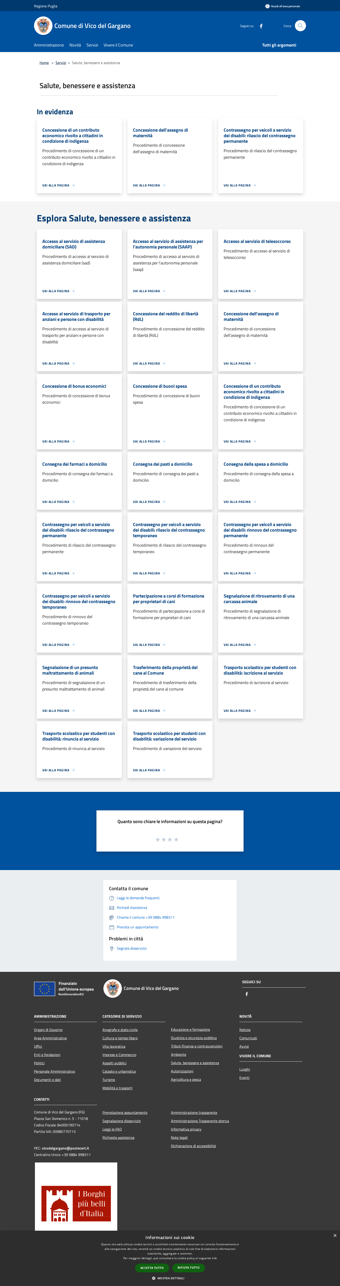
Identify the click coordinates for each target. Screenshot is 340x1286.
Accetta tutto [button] (152, 1268)
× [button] (335, 1235)
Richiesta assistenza (118, 1137)
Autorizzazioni (182, 1071)
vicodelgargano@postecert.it (65, 1148)
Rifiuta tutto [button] (189, 1268)
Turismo (108, 1079)
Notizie (244, 1029)
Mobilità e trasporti (117, 1088)
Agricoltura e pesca (186, 1079)
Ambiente (178, 1054)
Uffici (38, 1046)
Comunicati (248, 1038)
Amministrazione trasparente (194, 1112)
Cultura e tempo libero (120, 1038)
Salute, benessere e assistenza (195, 1063)
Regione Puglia (45, 6)
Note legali (179, 1137)
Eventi (244, 1077)
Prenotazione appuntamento (124, 1112)
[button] (169, 1278)
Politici (39, 1063)
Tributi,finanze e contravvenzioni (197, 1046)
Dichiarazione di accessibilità (193, 1146)
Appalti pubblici (114, 1063)
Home (44, 62)
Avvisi (244, 1046)
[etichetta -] (176, 839)
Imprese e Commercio (119, 1054)
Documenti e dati (47, 1079)
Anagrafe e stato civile (120, 1029)
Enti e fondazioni (47, 1054)
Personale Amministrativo (54, 1071)
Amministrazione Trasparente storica (200, 1121)
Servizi (61, 62)
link (214, 1258)
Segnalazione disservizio (121, 1121)
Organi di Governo (48, 1029)
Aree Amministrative (50, 1038)
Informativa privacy (186, 1129)
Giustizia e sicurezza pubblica (194, 1038)
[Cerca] (300, 25)
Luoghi (244, 1069)
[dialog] (170, 1258)
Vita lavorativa (113, 1046)
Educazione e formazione (190, 1029)
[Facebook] (259, 25)
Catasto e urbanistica (119, 1071)
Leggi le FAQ (112, 1129)
